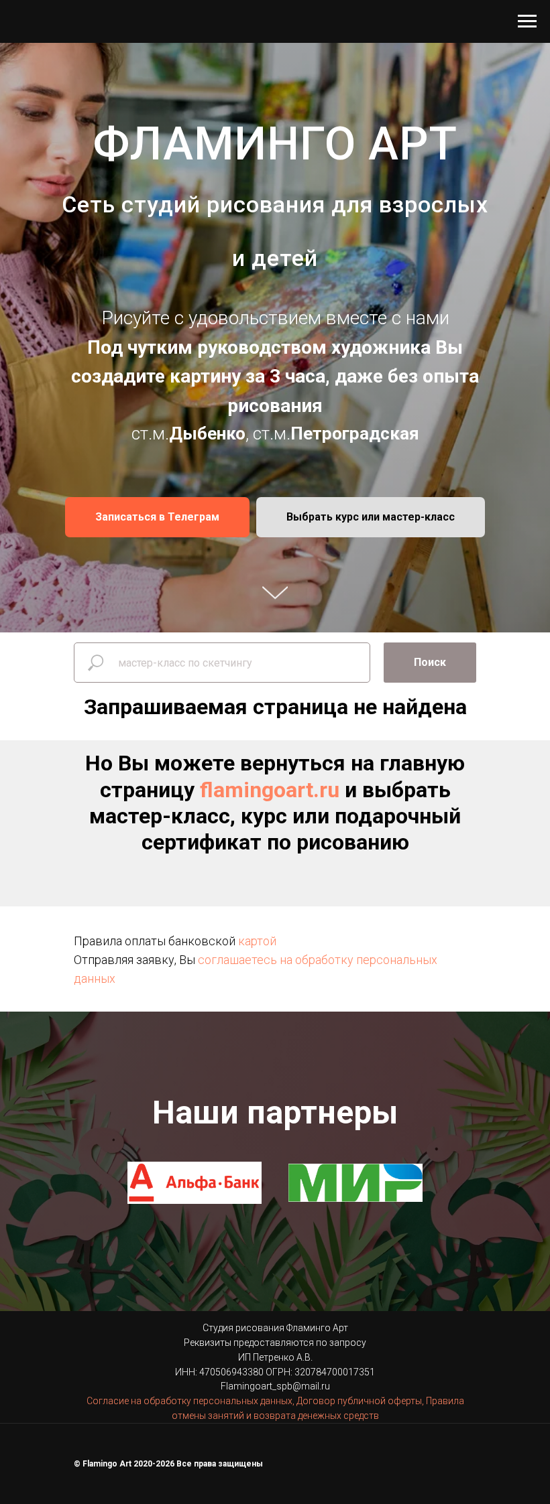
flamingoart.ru (269, 1360)
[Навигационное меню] (527, 21)
